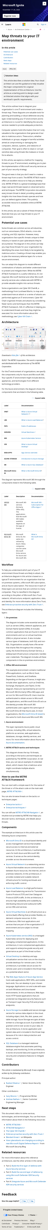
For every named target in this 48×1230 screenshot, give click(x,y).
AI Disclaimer (7, 1220)
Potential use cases (11, 52)
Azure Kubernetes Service (31, 438)
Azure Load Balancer (14, 888)
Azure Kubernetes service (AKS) (19, 935)
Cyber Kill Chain (23, 316)
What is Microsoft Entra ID (31, 471)
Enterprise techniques (15, 807)
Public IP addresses (28, 426)
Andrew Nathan (12, 1099)
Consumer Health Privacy (31, 1223)
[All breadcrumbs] (4, 29)
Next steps (7, 60)
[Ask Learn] (40, 29)
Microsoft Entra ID (32, 714)
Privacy (15, 1223)
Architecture (8, 55)
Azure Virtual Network (15, 864)
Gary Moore (11, 1096)
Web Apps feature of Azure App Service (26, 977)
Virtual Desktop (12, 956)
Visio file (15, 355)
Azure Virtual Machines (16, 912)
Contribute (6, 1223)
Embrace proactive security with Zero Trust (23, 604)
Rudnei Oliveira (12, 1083)
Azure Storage (12, 1010)
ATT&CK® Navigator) (14, 1128)
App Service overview (29, 453)
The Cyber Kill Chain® (15, 1131)
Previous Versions (21, 1220)
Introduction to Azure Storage (32, 459)
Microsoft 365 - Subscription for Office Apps (37, 504)
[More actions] (44, 29)
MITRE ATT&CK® (14, 791)
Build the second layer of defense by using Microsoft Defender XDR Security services (24, 1175)
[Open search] (38, 24)
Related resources (10, 63)
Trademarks (18, 1227)
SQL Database (12, 1043)
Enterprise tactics (13, 804)
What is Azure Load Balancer (32, 420)
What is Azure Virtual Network (29, 413)
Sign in (43, 24)
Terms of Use (6, 1227)
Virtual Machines (27, 432)
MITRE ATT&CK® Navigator (27, 812)
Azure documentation (15, 742)
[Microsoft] (24, 24)
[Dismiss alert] (44, 3)
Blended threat (12, 1137)
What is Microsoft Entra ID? (37, 536)
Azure (10, 29)
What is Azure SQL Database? (32, 465)
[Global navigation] (2, 24)
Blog (32, 1220)
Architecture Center (22, 29)
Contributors (8, 57)
